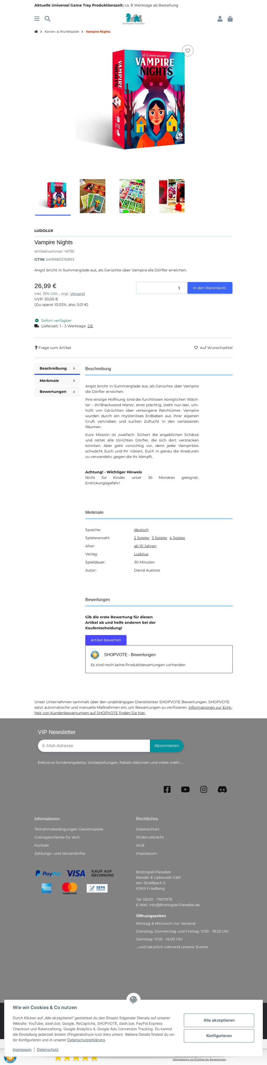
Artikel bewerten (106, 640)
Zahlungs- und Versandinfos (59, 853)
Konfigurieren (219, 1035)
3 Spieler (159, 538)
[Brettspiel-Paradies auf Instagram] (203, 789)
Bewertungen (53, 391)
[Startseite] (36, 32)
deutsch (141, 529)
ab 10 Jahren (145, 546)
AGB (140, 845)
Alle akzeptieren (219, 1020)
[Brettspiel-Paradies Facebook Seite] (167, 789)
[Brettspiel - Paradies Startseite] (133, 18)
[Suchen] (47, 19)
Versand (77, 293)
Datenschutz (48, 1049)
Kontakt (41, 845)
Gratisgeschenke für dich (57, 837)
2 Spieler (142, 538)
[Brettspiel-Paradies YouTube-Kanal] (185, 789)
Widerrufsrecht (150, 837)
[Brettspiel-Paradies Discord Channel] (222, 789)
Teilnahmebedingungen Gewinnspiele (68, 829)
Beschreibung (53, 368)
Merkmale (49, 380)
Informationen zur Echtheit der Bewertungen (199, 1059)
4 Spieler (177, 538)
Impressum (22, 1049)
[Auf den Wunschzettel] (187, 50)
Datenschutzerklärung (86, 1040)
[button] (219, 19)
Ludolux (141, 554)
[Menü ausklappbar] (36, 19)
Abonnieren (166, 745)
